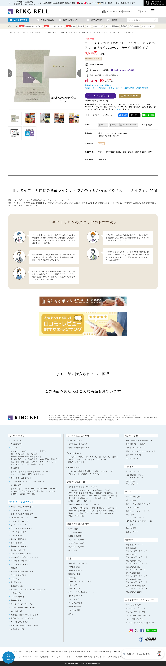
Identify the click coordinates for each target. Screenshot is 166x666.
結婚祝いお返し (134, 26)
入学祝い (83, 511)
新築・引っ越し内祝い (90, 495)
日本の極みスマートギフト (31, 26)
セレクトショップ (148, 26)
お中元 (108, 498)
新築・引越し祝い (98, 508)
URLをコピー (111, 115)
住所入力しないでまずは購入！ (125, 70)
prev (10, 73)
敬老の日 (81, 26)
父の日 (86, 501)
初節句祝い (72, 511)
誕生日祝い (84, 508)
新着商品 (124, 26)
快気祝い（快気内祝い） (105, 493)
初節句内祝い (73, 495)
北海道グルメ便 (98, 26)
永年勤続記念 (96, 513)
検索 (155, 20)
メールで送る (94, 115)
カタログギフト (36, 32)
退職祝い (71, 513)
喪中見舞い (89, 493)
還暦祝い (112, 511)
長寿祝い (102, 511)
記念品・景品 (83, 513)
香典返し (108, 490)
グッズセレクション (73, 467)
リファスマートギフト (54, 26)
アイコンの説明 (147, 125)
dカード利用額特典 (112, 26)
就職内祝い (84, 498)
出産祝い (111, 508)
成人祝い (92, 511)
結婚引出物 (86, 490)
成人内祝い (72, 498)
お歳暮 (71, 501)
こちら (117, 109)
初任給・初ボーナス (76, 516)
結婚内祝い (75, 490)
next (79, 73)
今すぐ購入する (101, 95)
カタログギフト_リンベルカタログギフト (57, 32)
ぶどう (88, 26)
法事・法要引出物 (75, 493)
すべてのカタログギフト (21, 502)
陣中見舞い (108, 513)
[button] (159, 654)
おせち (71, 26)
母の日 (78, 501)
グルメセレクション (73, 453)
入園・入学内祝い (108, 495)
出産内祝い (97, 490)
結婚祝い (74, 508)
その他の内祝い (97, 498)
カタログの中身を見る (131, 96)
